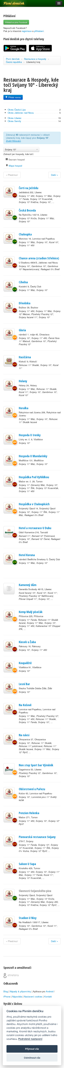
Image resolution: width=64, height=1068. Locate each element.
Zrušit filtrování (13, 140)
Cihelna (23, 282)
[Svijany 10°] (9, 262)
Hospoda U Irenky (30, 435)
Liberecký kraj (33, 62)
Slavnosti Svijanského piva (35, 891)
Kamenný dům (27, 585)
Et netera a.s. (11, 975)
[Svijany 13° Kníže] (9, 214)
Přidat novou (14, 97)
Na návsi (24, 735)
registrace (27, 31)
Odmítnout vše (32, 1057)
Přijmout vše (32, 1048)
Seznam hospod (16, 159)
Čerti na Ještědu (28, 188)
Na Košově (25, 705)
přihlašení (39, 31)
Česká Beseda (27, 210)
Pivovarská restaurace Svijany (37, 837)
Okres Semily (14, 121)
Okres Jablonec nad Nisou (21, 112)
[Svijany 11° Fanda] (9, 615)
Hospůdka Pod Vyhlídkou (34, 477)
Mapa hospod (15, 165)
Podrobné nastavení (30, 1038)
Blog (5, 991)
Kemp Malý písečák (30, 612)
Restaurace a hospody (35, 58)
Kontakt (48, 996)
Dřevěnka (24, 303)
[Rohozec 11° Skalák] (9, 360)
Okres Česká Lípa (17, 109)
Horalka (23, 408)
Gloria (22, 330)
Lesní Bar (24, 684)
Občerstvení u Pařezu (32, 789)
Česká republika (14, 62)
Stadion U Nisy (28, 918)
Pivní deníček (10, 2)
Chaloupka (25, 234)
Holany (23, 381)
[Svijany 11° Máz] (9, 238)
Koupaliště (25, 663)
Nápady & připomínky (20, 991)
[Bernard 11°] (9, 531)
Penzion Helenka (29, 813)
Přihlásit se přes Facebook (16, 22)
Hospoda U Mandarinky (33, 456)
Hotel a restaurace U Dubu (35, 528)
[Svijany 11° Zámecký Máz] (9, 480)
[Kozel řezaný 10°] (9, 588)
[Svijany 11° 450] (9, 191)
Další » (54, 174)
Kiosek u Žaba (27, 642)
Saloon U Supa (27, 864)
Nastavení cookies (33, 996)
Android (49, 991)
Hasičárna (25, 357)
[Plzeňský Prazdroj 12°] (9, 768)
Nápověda (17, 996)
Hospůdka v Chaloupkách (34, 504)
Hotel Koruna (27, 555)
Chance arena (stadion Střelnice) (39, 258)
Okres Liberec (15, 118)
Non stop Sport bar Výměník (36, 765)
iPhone (6, 996)
